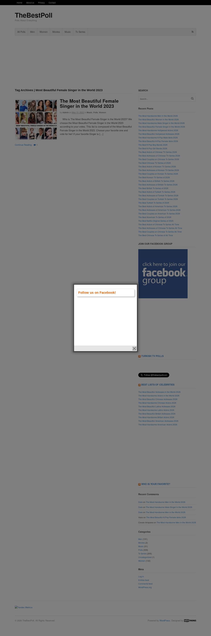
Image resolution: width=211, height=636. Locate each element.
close (134, 348)
